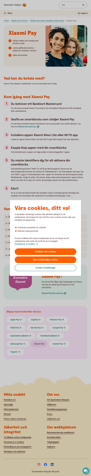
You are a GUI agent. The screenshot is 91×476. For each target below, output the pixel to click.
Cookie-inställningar (46, 267)
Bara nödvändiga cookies (45, 259)
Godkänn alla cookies (45, 251)
